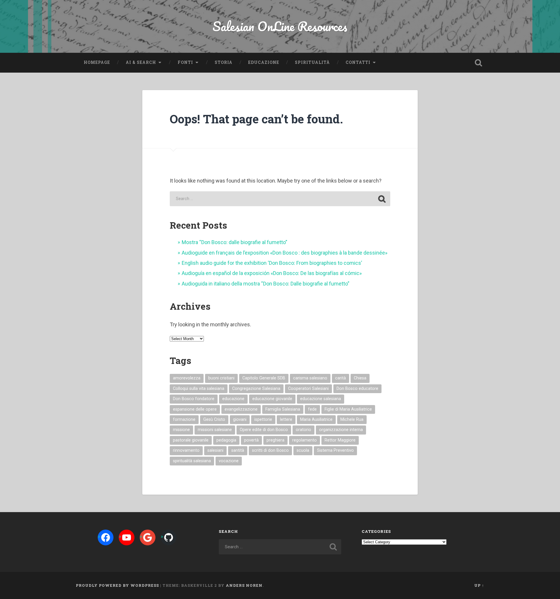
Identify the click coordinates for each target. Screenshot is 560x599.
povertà (251, 440)
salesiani (215, 450)
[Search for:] (280, 198)
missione (181, 429)
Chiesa (360, 378)
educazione (233, 398)
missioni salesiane (215, 429)
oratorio (303, 429)
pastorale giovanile (191, 440)
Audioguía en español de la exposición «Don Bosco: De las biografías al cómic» (272, 273)
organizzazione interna (341, 429)
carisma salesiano (310, 378)
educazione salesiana (320, 398)
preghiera (275, 440)
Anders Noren (244, 585)
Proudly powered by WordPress (117, 585)
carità (340, 378)
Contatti (358, 62)
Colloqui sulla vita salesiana (198, 388)
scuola (303, 450)
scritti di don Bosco (270, 450)
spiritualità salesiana (192, 460)
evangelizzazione (241, 409)
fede (312, 409)
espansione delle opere (195, 409)
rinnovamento (186, 450)
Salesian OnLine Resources (280, 26)
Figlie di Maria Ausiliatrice (348, 409)
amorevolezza (186, 378)
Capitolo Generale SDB (263, 378)
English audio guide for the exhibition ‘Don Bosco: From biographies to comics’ (272, 263)
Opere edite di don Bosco (264, 429)
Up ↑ (479, 585)
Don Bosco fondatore (193, 398)
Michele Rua (351, 419)
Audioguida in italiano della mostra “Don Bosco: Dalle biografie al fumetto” (265, 284)
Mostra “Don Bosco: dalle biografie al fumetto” (234, 242)
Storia (223, 62)
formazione (184, 419)
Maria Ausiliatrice (316, 419)
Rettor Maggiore (340, 440)
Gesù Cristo (214, 419)
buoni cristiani (221, 378)
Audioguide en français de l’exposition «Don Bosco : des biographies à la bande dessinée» (284, 253)
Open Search (478, 63)
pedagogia (226, 440)
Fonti (185, 62)
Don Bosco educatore (357, 388)
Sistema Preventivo (335, 450)
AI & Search (141, 62)
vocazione (229, 460)
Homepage (97, 62)
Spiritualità (312, 62)
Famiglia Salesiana (282, 409)
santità (237, 450)
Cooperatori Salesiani (308, 388)
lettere (286, 419)
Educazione (263, 62)
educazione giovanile (272, 398)
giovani (239, 419)
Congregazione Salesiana (256, 388)
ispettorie (263, 419)
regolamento (304, 440)
